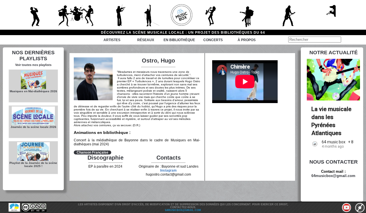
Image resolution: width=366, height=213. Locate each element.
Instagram (168, 170)
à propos (247, 40)
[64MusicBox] (183, 15)
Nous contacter (333, 162)
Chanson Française (92, 152)
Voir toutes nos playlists (33, 65)
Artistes (112, 40)
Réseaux (145, 40)
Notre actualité (333, 52)
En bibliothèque (179, 40)
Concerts (213, 40)
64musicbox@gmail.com (333, 176)
